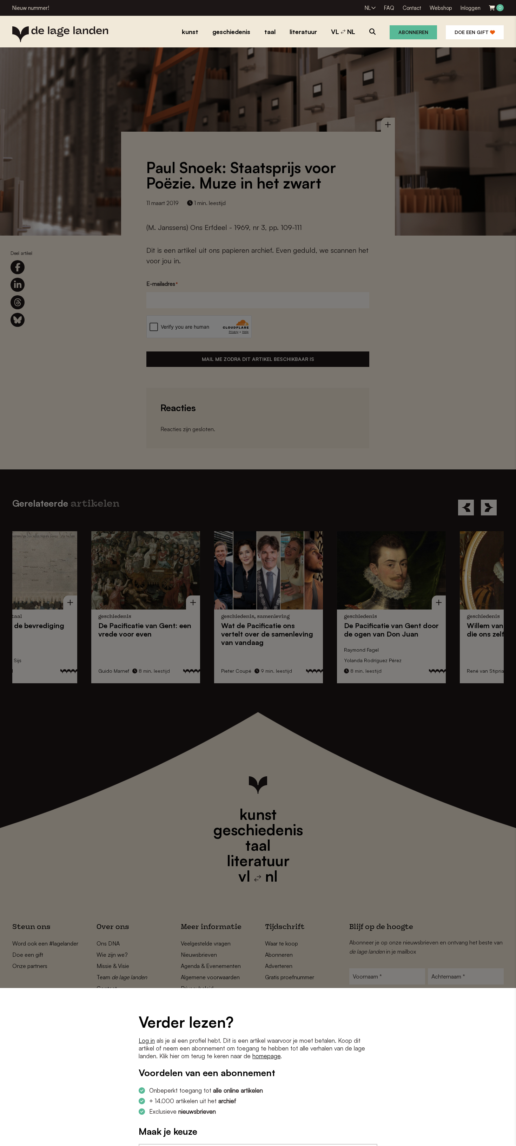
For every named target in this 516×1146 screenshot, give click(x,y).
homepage (266, 1056)
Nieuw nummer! (30, 8)
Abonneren (413, 32)
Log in (147, 1040)
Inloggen (471, 8)
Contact (412, 8)
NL (368, 8)
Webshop (441, 8)
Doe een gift (472, 32)
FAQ (389, 8)
